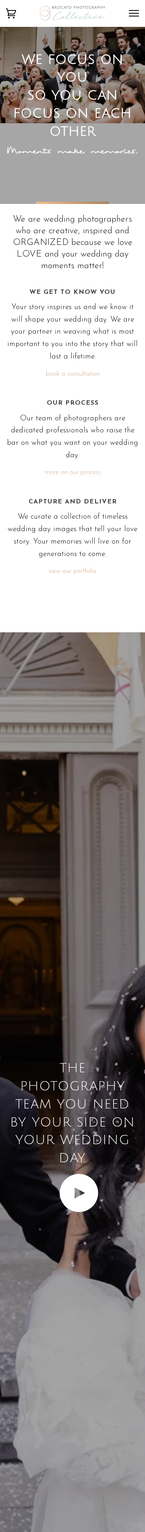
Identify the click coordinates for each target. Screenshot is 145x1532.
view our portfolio (72, 571)
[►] (72, 1211)
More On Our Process (73, 472)
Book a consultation (72, 374)
